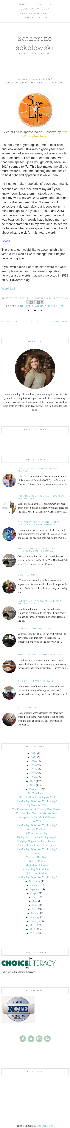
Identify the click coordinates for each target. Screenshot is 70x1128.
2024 (33, 753)
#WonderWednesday (36, 833)
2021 (33, 757)
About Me (45, 4)
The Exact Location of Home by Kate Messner (36, 809)
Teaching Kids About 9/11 (35, 628)
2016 (33, 777)
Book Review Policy (35, 9)
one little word (30, 306)
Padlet (37, 853)
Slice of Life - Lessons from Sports (37, 845)
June (35, 901)
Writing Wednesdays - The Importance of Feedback (36, 549)
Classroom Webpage (35, 13)
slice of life (54, 306)
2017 (33, 773)
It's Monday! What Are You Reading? (37, 801)
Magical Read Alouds (37, 865)
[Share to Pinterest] (42, 302)
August (34, 893)
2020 (33, 761)
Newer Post (60, 321)
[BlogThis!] (31, 302)
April (34, 909)
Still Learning (28, 707)
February (34, 917)
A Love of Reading (37, 873)
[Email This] (28, 302)
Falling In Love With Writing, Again (36, 837)
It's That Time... (37, 793)
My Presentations (35, 18)
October (34, 885)
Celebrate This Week (37, 857)
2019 (33, 765)
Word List (8, 288)
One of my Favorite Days (35, 681)
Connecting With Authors (36, 869)
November (34, 881)
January (35, 921)
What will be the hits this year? (41, 654)
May (34, 905)
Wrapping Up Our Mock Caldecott (37, 817)
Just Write (37, 821)
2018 (33, 769)
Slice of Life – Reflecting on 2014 (37, 797)
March (34, 913)
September (35, 889)
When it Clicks (37, 861)
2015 (32, 781)
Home (22, 4)
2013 (32, 925)
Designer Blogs (45, 1125)
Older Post (9, 321)
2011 (33, 933)
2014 (32, 785)
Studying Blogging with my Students (36, 841)
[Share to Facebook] (38, 302)
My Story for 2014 (37, 805)
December (34, 789)
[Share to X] (35, 302)
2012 (32, 929)
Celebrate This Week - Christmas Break (37, 813)
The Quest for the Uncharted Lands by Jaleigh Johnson (39, 523)
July (34, 897)
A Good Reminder (36, 829)
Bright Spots (27, 575)
